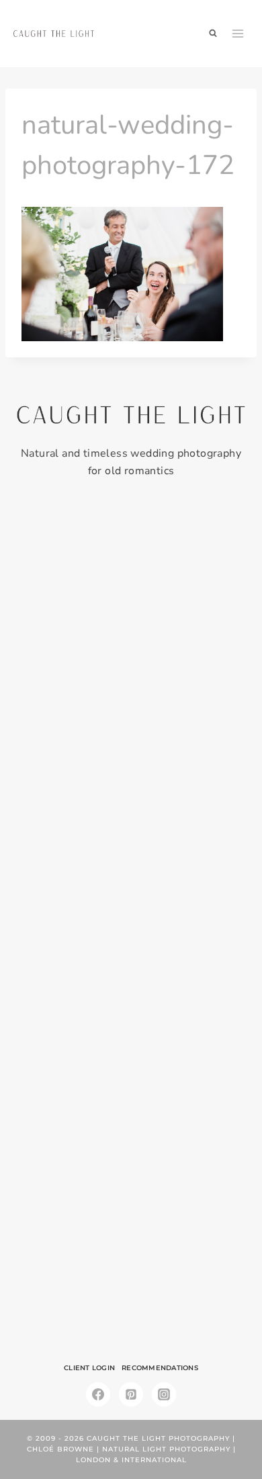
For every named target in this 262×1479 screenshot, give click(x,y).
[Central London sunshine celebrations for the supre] (131, 990)
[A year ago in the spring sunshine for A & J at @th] (131, 1125)
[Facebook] (98, 1394)
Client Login (89, 1367)
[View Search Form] (213, 34)
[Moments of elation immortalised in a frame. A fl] (131, 1261)
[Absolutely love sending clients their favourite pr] (131, 855)
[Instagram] (164, 1394)
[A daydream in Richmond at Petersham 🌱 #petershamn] (131, 584)
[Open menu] (238, 33)
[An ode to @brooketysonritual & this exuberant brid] (131, 720)
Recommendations (160, 1367)
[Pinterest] (131, 1394)
